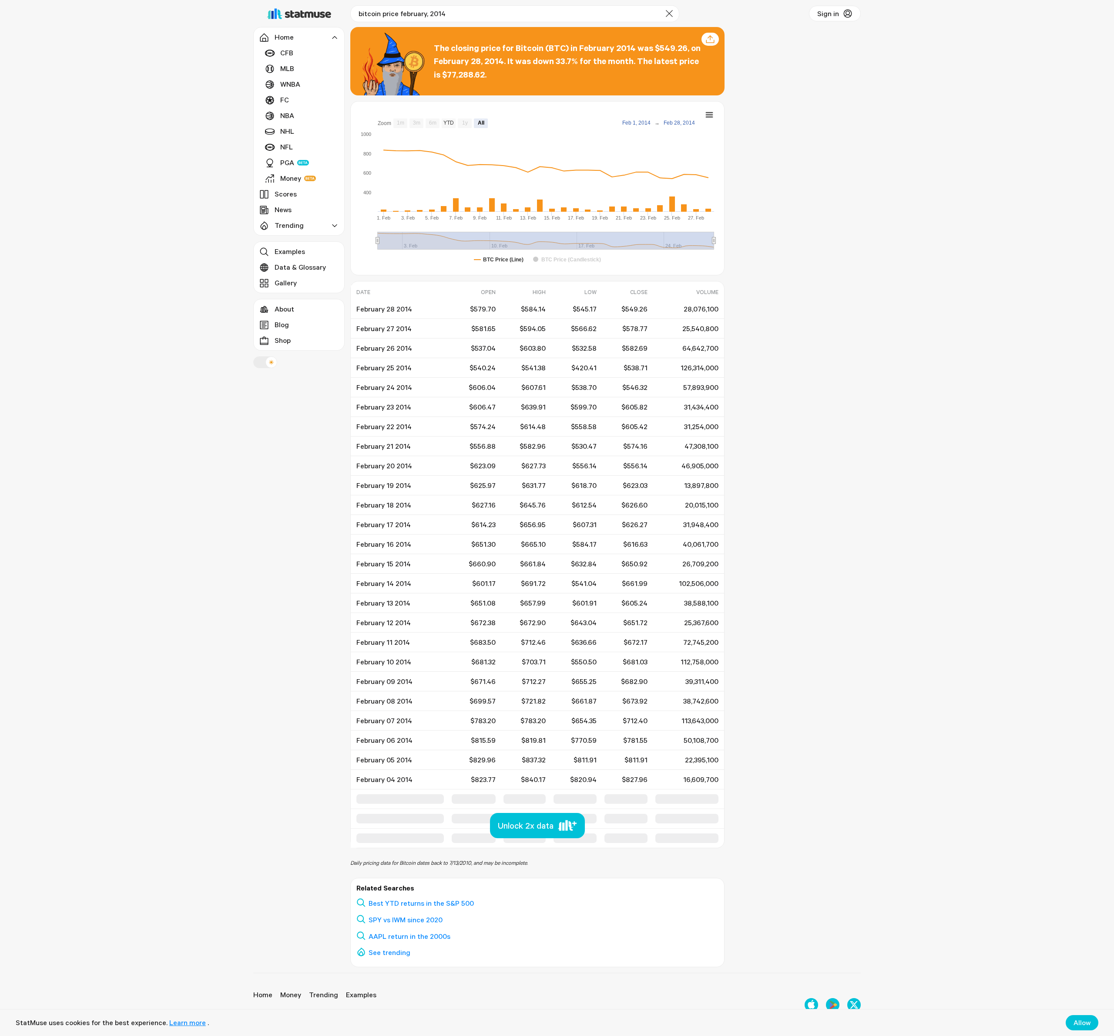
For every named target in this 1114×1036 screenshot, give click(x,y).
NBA (287, 115)
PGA (287, 162)
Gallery (286, 283)
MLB (287, 68)
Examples (290, 251)
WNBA (290, 84)
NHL (287, 131)
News (283, 209)
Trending (323, 994)
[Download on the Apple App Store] (811, 1005)
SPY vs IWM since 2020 (406, 919)
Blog (282, 324)
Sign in (828, 13)
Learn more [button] (187, 1022)
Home (262, 994)
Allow (1082, 1022)
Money (290, 178)
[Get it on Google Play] (832, 1005)
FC (284, 100)
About (284, 309)
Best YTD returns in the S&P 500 (421, 903)
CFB (286, 53)
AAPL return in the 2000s (409, 936)
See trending (389, 952)
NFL (286, 147)
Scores (286, 194)
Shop (283, 340)
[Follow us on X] (854, 1005)
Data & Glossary (300, 267)
